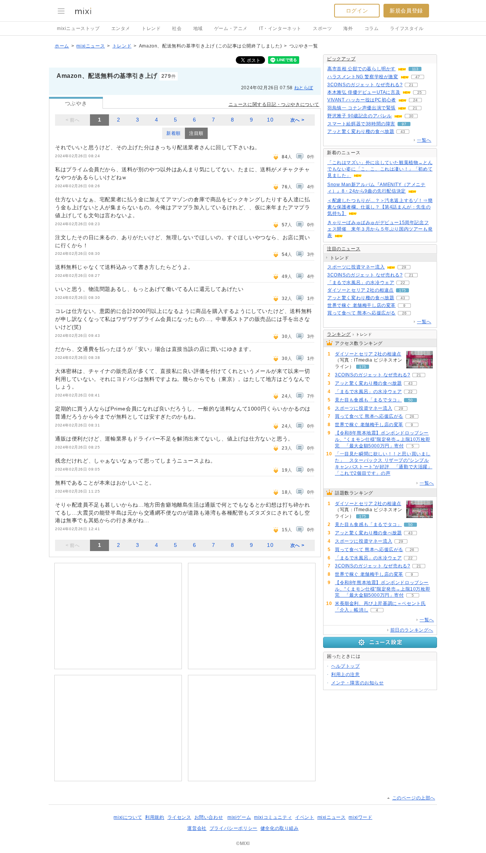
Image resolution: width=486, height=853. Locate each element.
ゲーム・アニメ (231, 28)
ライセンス (179, 817)
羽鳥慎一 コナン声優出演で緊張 (361, 108)
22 (403, 283)
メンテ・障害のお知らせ (357, 683)
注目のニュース (343, 248)
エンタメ (120, 28)
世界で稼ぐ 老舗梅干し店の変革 (361, 305)
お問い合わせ (208, 817)
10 (270, 120)
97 (404, 124)
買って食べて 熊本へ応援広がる (361, 313)
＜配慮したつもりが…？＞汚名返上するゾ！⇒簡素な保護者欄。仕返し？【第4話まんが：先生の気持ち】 (379, 207)
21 (411, 85)
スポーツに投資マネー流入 (356, 267)
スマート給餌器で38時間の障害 (361, 123)
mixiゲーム (239, 817)
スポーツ (322, 28)
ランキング (339, 334)
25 (419, 92)
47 (417, 77)
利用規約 (154, 817)
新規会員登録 (406, 11)
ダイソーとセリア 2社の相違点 (360, 290)
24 (415, 100)
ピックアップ (341, 59)
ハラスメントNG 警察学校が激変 (362, 76)
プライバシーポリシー (233, 828)
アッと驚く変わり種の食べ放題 (360, 131)
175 (402, 290)
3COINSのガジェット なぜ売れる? (364, 84)
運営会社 (196, 828)
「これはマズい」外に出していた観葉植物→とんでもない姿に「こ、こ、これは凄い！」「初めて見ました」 (379, 169)
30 (411, 116)
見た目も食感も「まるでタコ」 (368, 400)
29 (404, 267)
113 (415, 69)
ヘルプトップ (345, 666)
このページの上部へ (413, 798)
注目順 (196, 133)
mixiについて (128, 817)
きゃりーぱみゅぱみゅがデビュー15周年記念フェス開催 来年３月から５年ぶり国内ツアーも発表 (379, 229)
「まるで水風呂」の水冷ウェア (360, 282)
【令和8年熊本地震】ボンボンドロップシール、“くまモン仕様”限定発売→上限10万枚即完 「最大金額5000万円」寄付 (382, 439)
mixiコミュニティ (273, 817)
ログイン (357, 11)
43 (403, 132)
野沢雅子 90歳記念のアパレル (359, 115)
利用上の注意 (345, 674)
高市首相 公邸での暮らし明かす (361, 68)
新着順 (173, 133)
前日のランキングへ (411, 630)
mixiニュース (90, 46)
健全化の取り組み (279, 828)
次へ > (297, 120)
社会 (176, 28)
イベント (304, 817)
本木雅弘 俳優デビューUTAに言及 (363, 92)
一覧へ (424, 140)
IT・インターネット (280, 28)
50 (410, 400)
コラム (371, 28)
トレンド (151, 28)
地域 (198, 28)
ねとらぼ (303, 87)
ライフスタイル (406, 28)
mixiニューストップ (78, 28)
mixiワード (360, 817)
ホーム (62, 46)
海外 (348, 28)
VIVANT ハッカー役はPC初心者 (361, 100)
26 (404, 313)
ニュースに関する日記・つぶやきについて (274, 104)
